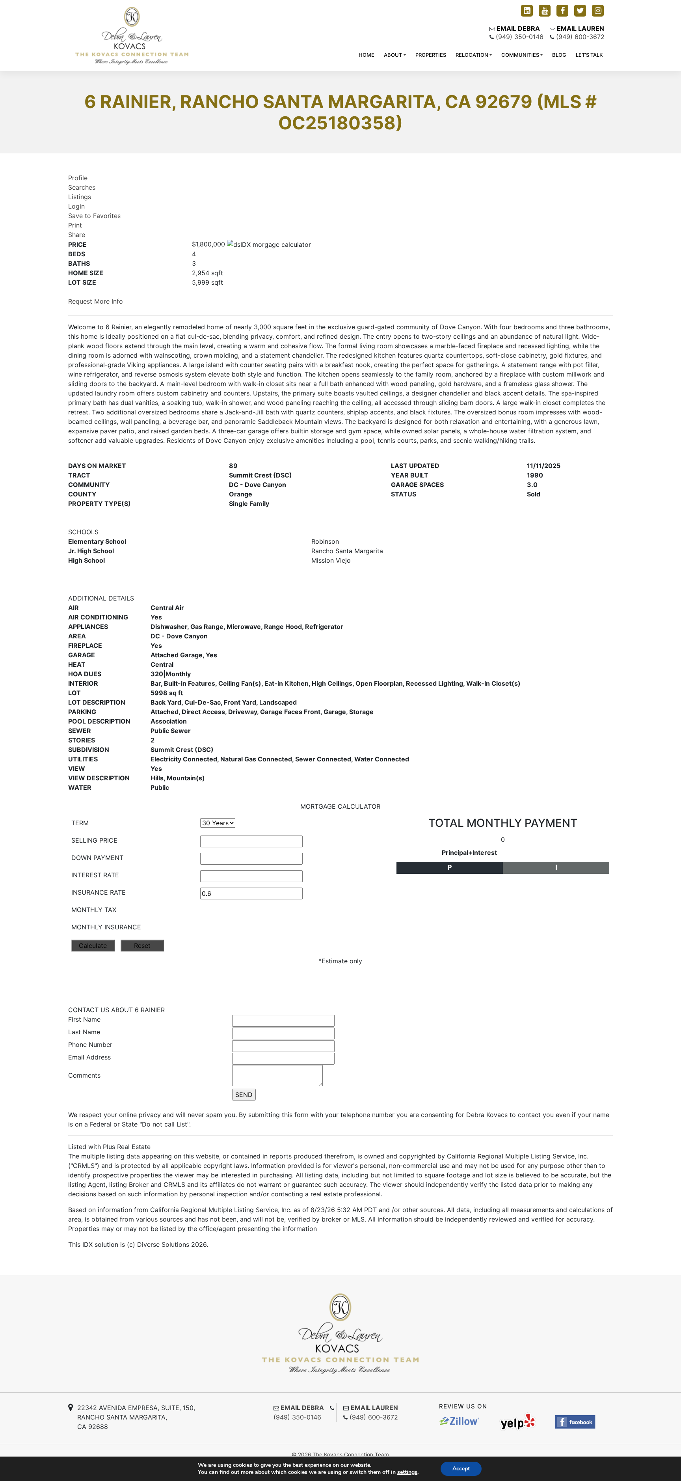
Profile (77, 178)
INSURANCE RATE (98, 892)
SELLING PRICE (94, 840)
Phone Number (90, 1044)
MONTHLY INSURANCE (106, 927)
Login (76, 206)
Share (76, 235)
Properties (430, 55)
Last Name (84, 1032)
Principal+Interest (469, 852)
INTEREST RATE (95, 875)
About (393, 55)
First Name (84, 1019)
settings (407, 1472)
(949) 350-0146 (519, 37)
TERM (80, 823)
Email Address (89, 1057)
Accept (461, 1468)
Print (75, 225)
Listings (79, 197)
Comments (84, 1075)
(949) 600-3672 (580, 37)
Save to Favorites (94, 216)
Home (366, 55)
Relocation (472, 55)
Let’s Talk (589, 55)
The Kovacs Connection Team (351, 1454)
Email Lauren (580, 28)
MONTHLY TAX (93, 910)
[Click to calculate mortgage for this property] (269, 244)
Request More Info (95, 301)
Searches (81, 187)
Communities (520, 55)
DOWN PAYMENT (97, 858)
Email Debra (518, 28)
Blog (559, 55)
